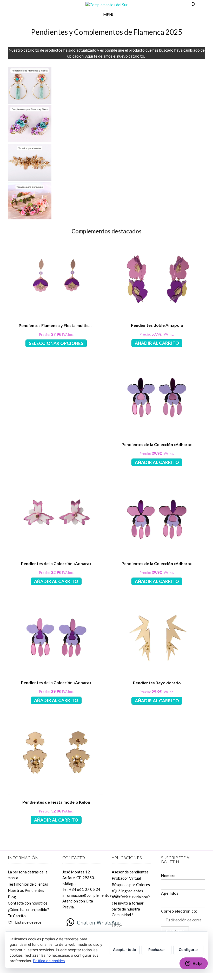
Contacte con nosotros (28, 903)
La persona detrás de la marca (28, 875)
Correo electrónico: (179, 911)
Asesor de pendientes (130, 872)
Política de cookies (49, 960)
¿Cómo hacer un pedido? (28, 909)
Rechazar (156, 949)
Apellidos (169, 893)
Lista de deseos (28, 922)
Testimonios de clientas (28, 884)
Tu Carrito (17, 915)
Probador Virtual (126, 878)
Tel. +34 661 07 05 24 (81, 889)
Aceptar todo (124, 949)
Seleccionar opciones (56, 343)
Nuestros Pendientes (26, 890)
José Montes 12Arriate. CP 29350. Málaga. (78, 878)
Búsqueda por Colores (131, 884)
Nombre (168, 875)
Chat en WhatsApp (99, 922)
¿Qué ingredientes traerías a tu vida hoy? (131, 893)
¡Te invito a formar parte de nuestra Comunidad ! (128, 909)
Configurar (188, 949)
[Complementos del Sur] (106, 5)
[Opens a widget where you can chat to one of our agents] (193, 963)
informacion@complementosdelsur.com (96, 895)
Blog (12, 896)
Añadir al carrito (157, 343)
